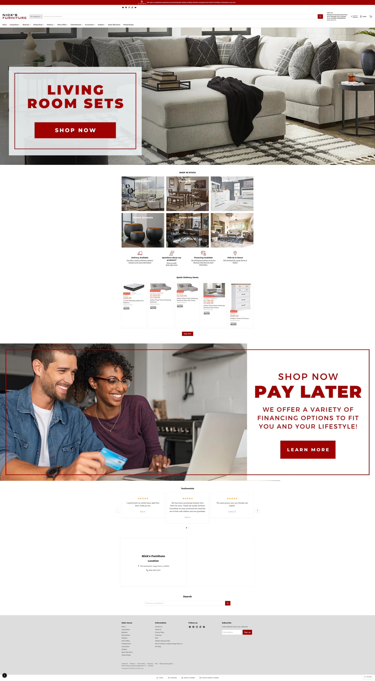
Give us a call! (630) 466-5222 (172, 264)
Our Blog (158, 646)
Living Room (14, 25)
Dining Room (38, 25)
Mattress (50, 25)
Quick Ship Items (114, 25)
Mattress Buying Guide (162, 641)
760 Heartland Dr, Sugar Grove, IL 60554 (235, 261)
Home (4, 25)
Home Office (62, 25)
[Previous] (117, 510)
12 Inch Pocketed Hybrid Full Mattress (133, 302)
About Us (158, 629)
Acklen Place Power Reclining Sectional (160, 301)
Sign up (247, 632)
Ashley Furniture (128, 305)
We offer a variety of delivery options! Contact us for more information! (140, 261)
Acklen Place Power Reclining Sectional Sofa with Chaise (187, 299)
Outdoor (101, 25)
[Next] (257, 510)
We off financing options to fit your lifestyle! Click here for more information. (203, 262)
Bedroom (26, 25)
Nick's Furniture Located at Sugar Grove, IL (169, 644)
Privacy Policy (159, 632)
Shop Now (187, 334)
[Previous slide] (5, 96)
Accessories (89, 25)
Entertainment (76, 25)
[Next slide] (370, 96)
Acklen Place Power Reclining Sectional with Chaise (214, 306)
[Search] (320, 16)
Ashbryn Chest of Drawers (239, 318)
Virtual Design (128, 25)
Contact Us (158, 627)
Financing (158, 635)
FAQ (156, 638)
